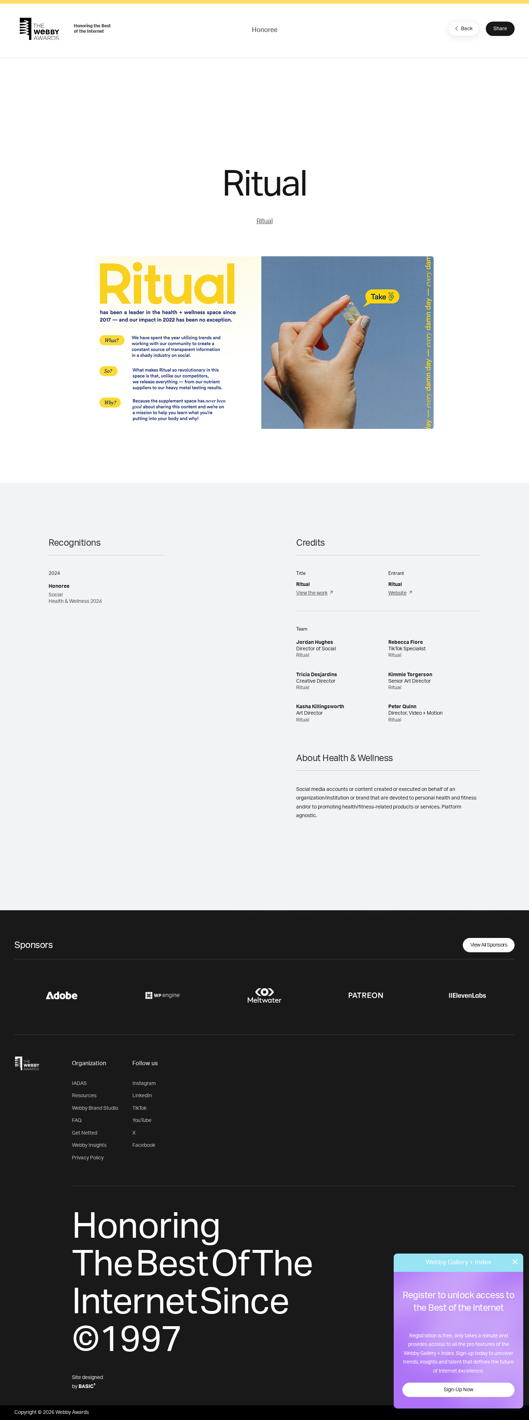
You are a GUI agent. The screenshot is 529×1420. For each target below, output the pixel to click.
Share (500, 28)
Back (467, 28)
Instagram (144, 1083)
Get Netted (84, 1133)
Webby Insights (89, 1145)
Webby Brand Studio (95, 1108)
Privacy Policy (88, 1157)
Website (397, 593)
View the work (311, 593)
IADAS (79, 1083)
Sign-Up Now (458, 1389)
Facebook (143, 1145)
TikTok (139, 1108)
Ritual (265, 221)
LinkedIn (142, 1095)
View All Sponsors (488, 945)
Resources (84, 1095)
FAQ (77, 1120)
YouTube (142, 1120)
